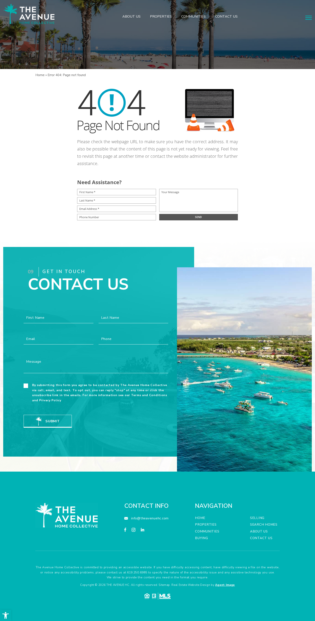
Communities (193, 17)
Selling (257, 518)
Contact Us (226, 17)
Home (200, 518)
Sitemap (164, 585)
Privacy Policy (50, 400)
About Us (131, 17)
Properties (161, 17)
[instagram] (133, 530)
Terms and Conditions (149, 395)
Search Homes (264, 524)
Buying (201, 538)
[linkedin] (142, 530)
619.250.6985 (137, 572)
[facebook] (125, 530)
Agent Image (225, 585)
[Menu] (308, 18)
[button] (5, 615)
